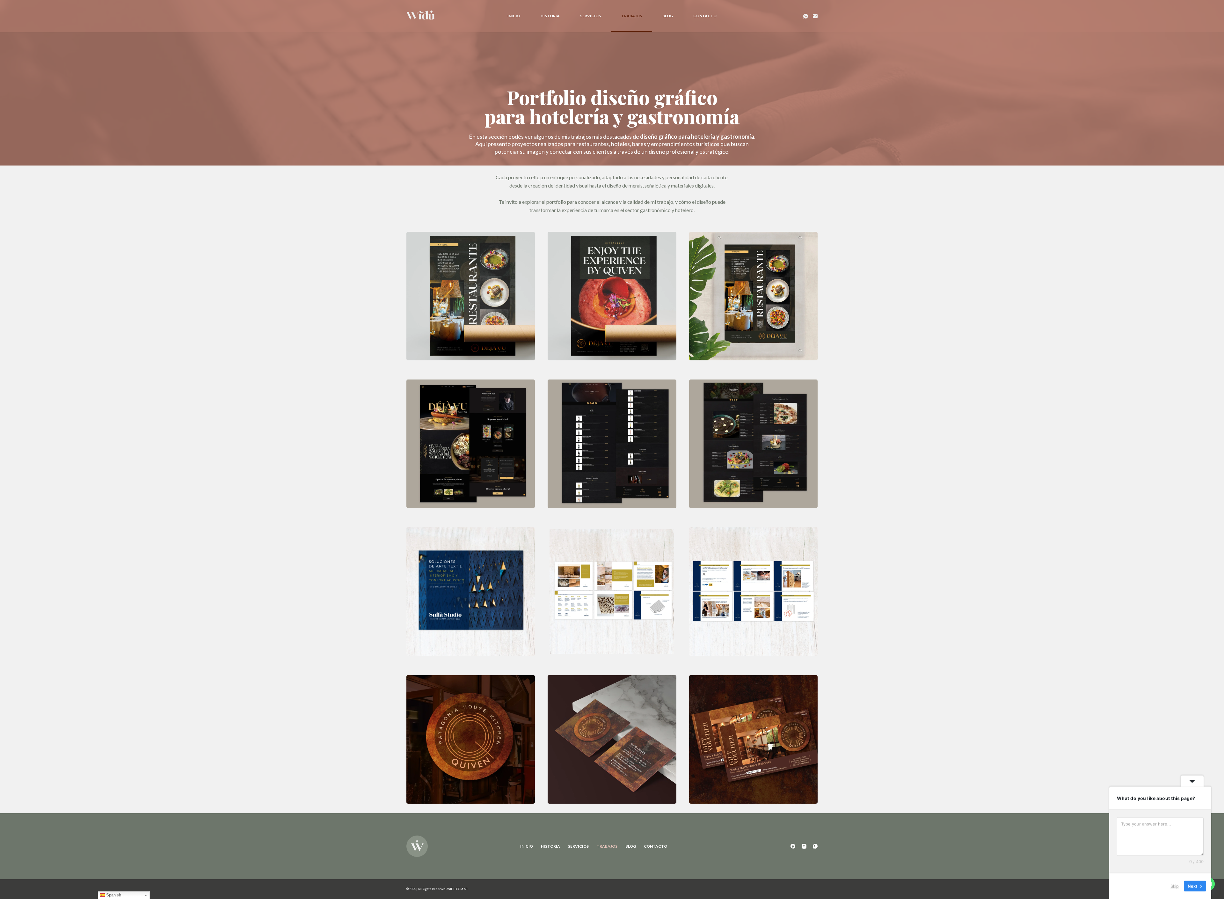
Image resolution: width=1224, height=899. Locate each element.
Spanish (113, 895)
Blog (667, 15)
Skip (1174, 885)
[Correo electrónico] (815, 16)
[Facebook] (792, 846)
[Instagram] (804, 846)
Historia (550, 15)
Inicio (513, 15)
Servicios (590, 15)
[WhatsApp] (805, 16)
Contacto (705, 15)
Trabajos (631, 15)
